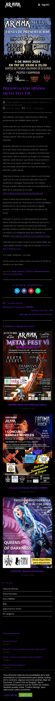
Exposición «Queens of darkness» (27, 571)
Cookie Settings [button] (10, 695)
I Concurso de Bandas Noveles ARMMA (27, 487)
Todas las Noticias (10, 589)
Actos (28, 108)
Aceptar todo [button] (25, 695)
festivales (29, 271)
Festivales (39, 108)
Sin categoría (8, 614)
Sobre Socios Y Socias (12, 609)
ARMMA (14, 271)
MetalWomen (17, 274)
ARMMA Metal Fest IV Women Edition (27, 404)
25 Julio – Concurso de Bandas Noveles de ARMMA (22, 657)
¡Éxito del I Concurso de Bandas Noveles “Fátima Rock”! (24, 649)
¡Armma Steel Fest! (10, 641)
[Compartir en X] (17, 291)
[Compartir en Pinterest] (31, 291)
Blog (5, 604)
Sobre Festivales (10, 594)
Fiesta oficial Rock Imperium (14, 665)
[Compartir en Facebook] (24, 291)
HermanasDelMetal (41, 271)
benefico (21, 271)
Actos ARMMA (9, 599)
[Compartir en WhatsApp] (38, 291)
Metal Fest (7, 274)
